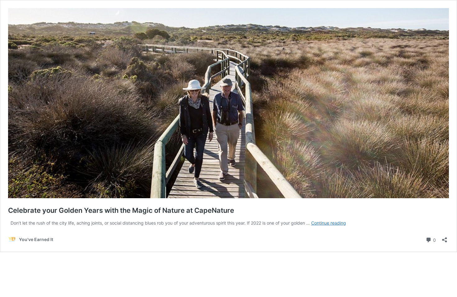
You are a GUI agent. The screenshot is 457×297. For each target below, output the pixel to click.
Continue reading (328, 223)
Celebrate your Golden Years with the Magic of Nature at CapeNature (121, 210)
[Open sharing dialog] (444, 238)
